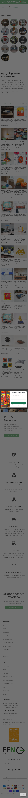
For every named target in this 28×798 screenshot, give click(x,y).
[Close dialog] (26, 391)
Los (18, 402)
